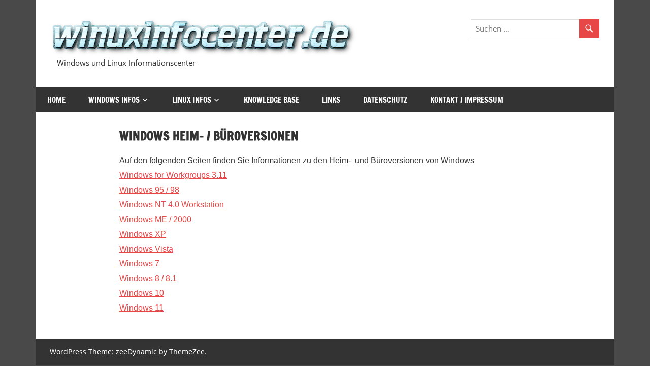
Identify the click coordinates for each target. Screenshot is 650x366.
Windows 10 (141, 293)
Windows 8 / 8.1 (148, 278)
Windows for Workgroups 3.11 (173, 175)
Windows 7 (139, 263)
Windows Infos (114, 100)
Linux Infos (191, 100)
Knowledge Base (271, 100)
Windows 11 (141, 307)
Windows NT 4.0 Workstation (171, 204)
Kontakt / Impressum (466, 100)
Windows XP (142, 234)
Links (331, 100)
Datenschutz (385, 100)
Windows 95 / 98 (149, 190)
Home (56, 100)
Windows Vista (146, 249)
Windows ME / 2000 (155, 219)
